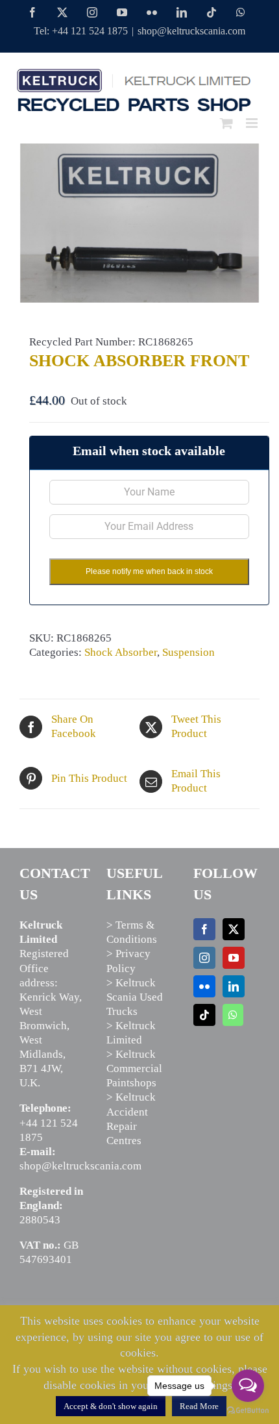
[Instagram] (204, 958)
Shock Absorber (120, 652)
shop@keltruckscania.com (191, 30)
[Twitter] (234, 929)
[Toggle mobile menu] (253, 123)
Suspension (188, 652)
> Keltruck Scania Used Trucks (134, 997)
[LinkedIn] (234, 986)
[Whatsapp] (233, 1015)
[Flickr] (204, 986)
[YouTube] (234, 958)
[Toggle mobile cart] (226, 123)
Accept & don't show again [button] (111, 1406)
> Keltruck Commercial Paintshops (134, 1068)
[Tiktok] (204, 1015)
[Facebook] (204, 929)
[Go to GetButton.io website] (248, 1410)
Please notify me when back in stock (149, 571)
